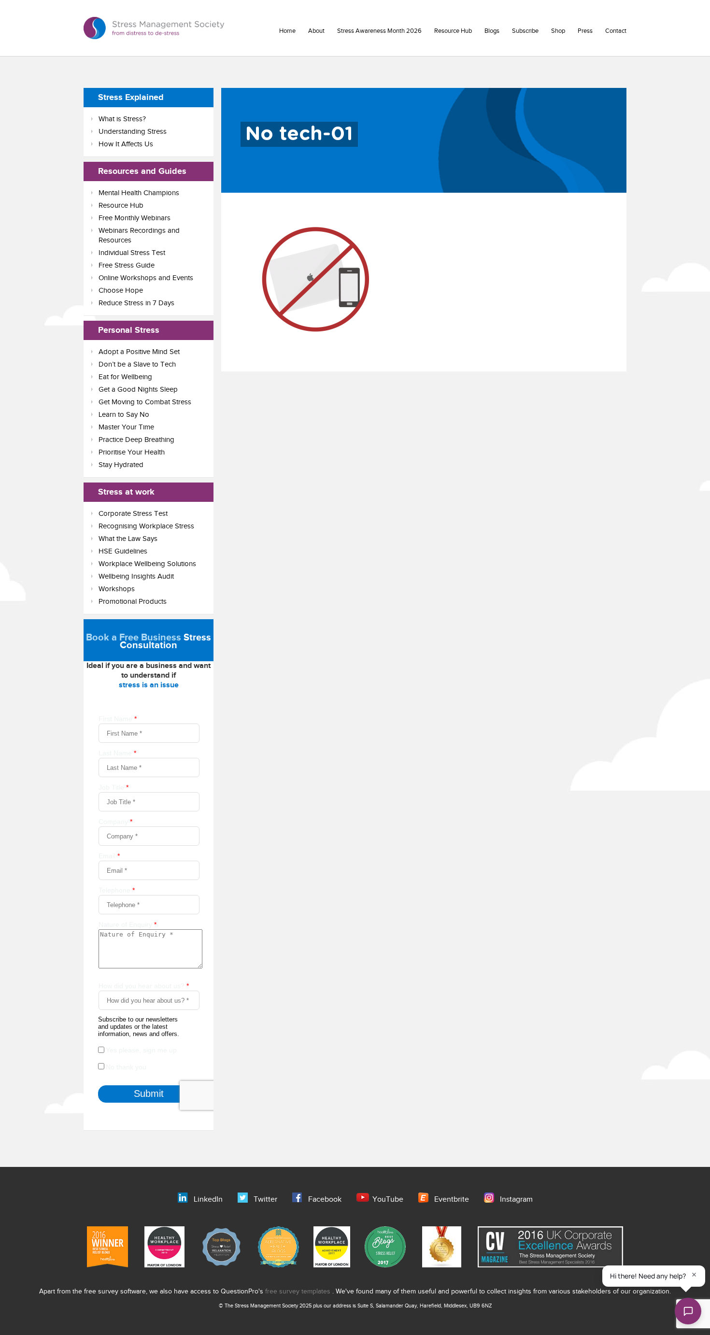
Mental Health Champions (139, 193)
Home (287, 31)
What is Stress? (122, 119)
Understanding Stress (133, 132)
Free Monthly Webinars (134, 218)
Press (585, 31)
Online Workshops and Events (146, 278)
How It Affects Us (126, 144)
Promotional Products (133, 601)
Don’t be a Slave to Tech (137, 364)
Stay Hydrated (121, 465)
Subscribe (525, 31)
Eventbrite (451, 1199)
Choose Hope (121, 290)
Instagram (516, 1199)
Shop (558, 31)
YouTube (387, 1199)
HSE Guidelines (123, 551)
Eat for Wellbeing (125, 377)
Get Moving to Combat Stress (145, 402)
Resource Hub (453, 31)
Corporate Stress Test (133, 514)
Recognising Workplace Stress (146, 526)
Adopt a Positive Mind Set (139, 352)
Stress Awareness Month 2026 (379, 31)
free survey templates (298, 1291)
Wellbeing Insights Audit (136, 576)
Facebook (324, 1199)
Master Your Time (126, 427)
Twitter (265, 1199)
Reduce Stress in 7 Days (136, 303)
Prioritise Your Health (132, 452)
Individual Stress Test (132, 253)
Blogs (491, 31)
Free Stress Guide (127, 265)
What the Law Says (128, 539)
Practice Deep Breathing (136, 440)
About (316, 31)
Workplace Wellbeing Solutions (147, 564)
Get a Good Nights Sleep (138, 389)
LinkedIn (208, 1199)
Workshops (117, 589)
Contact (615, 31)
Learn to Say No (124, 415)
